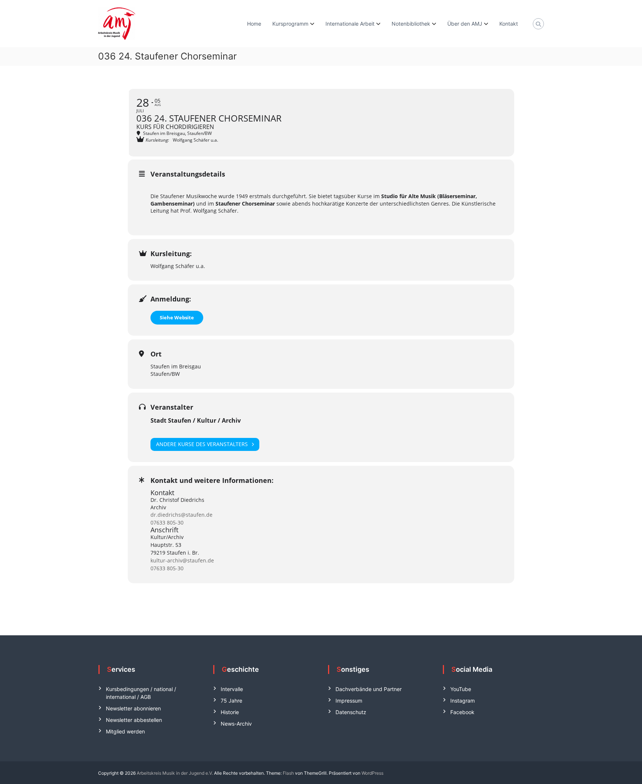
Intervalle (232, 689)
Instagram (462, 700)
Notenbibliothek (411, 23)
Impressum (348, 700)
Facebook (462, 712)
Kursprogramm (290, 23)
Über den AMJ (464, 23)
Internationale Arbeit (349, 23)
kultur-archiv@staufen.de (182, 560)
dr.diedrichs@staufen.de (181, 514)
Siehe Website (177, 317)
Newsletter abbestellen (134, 720)
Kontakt (508, 23)
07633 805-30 (167, 522)
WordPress (372, 773)
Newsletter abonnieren (133, 708)
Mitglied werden (125, 731)
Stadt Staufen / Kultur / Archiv (195, 420)
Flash (288, 773)
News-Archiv (236, 723)
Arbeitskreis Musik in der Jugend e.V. (175, 773)
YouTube (460, 689)
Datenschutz (350, 712)
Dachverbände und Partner (368, 689)
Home (254, 23)
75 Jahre (231, 700)
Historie (230, 712)
